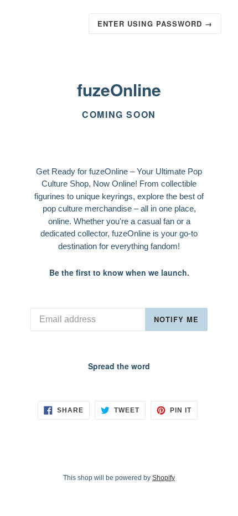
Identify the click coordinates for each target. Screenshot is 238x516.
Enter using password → (155, 23)
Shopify (163, 478)
